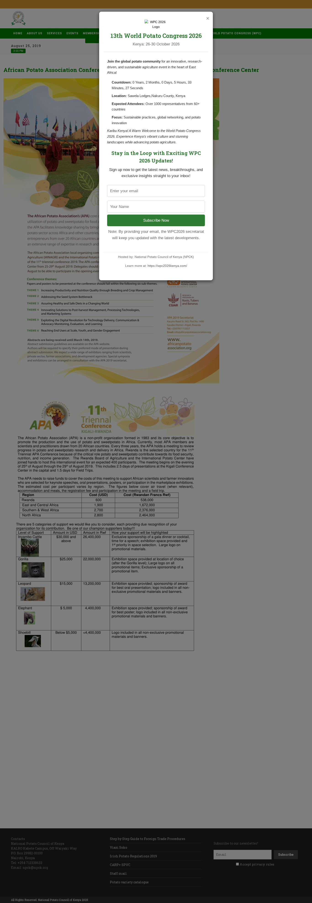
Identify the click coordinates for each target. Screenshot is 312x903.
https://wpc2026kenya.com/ (167, 266)
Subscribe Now (156, 220)
